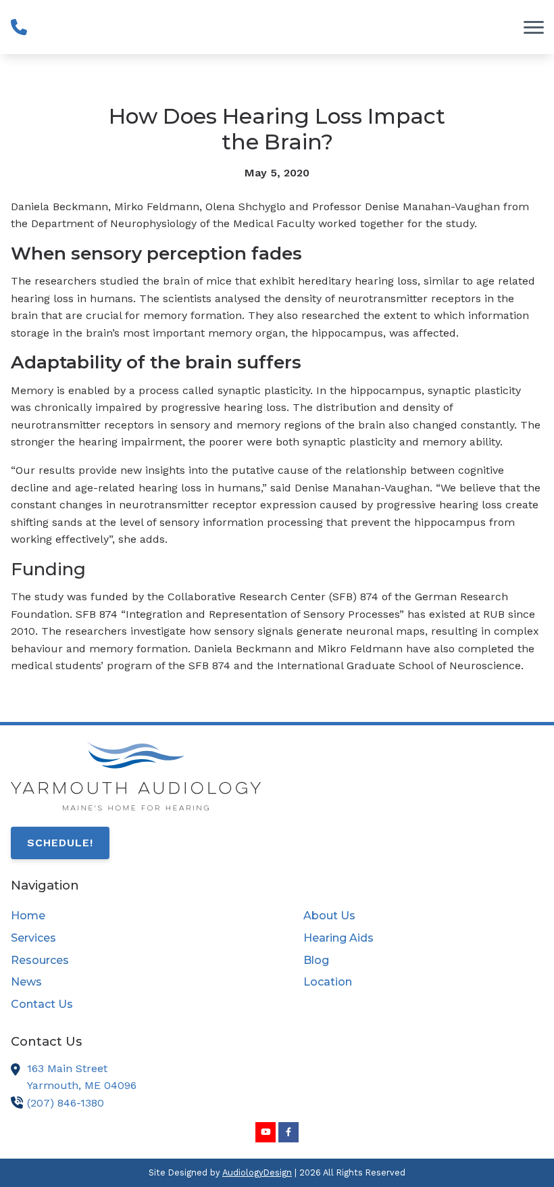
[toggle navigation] (533, 27)
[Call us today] (19, 27)
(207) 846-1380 (65, 1102)
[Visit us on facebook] (288, 1132)
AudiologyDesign (257, 1172)
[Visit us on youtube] (265, 1132)
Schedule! (60, 842)
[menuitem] (131, 916)
